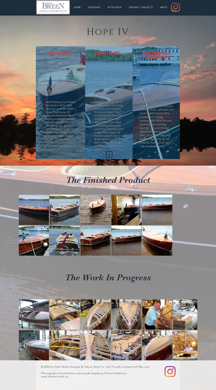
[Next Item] (192, 330)
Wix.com (144, 366)
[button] (94, 7)
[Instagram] (175, 7)
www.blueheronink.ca (54, 376)
